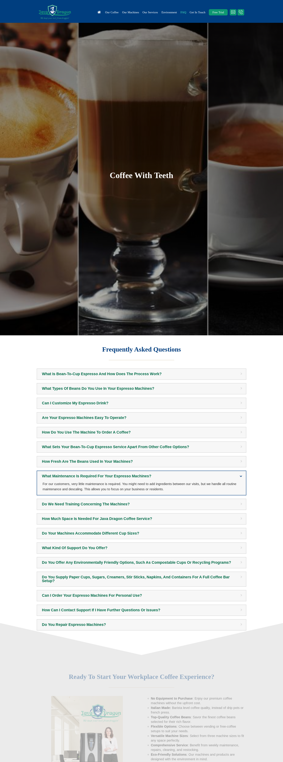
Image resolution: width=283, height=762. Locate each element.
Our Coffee (112, 12)
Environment (169, 12)
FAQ (183, 12)
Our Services (150, 12)
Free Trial (218, 12)
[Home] (100, 12)
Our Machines (130, 12)
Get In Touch (197, 12)
